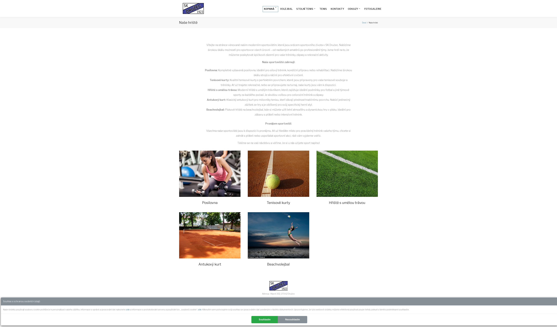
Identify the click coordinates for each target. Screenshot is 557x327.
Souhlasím (265, 319)
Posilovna (210, 203)
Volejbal (286, 9)
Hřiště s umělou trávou (347, 203)
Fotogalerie (372, 9)
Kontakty (337, 9)
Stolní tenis (304, 9)
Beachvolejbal (278, 264)
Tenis (323, 9)
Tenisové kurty (278, 203)
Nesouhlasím (292, 319)
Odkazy (353, 9)
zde (128, 309)
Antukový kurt (209, 264)
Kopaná (269, 9)
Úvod (364, 23)
